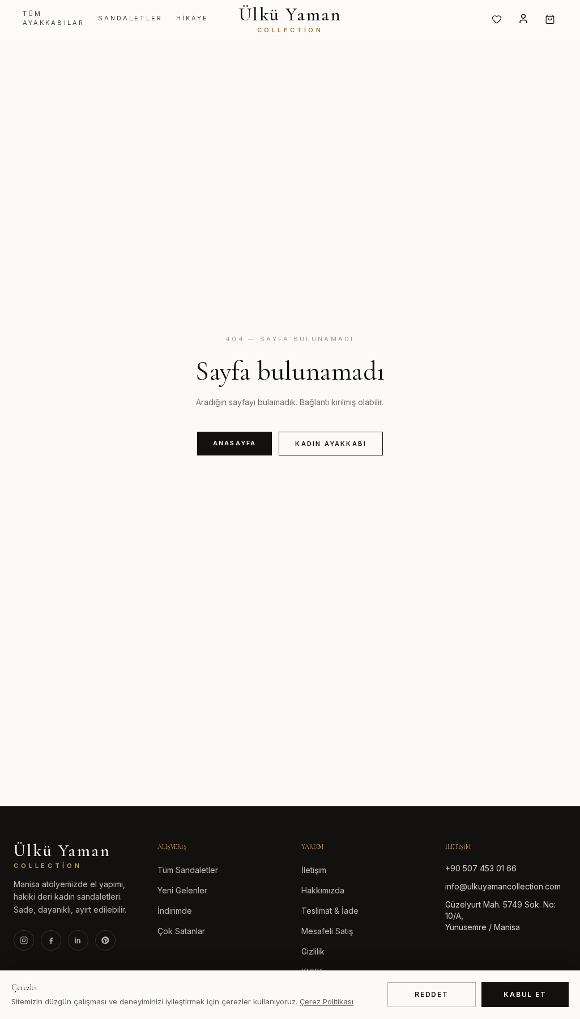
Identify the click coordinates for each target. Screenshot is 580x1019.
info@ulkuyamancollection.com (503, 886)
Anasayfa (235, 443)
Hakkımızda (322, 890)
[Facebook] (51, 940)
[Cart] (550, 19)
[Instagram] (24, 940)
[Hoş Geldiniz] (523, 19)
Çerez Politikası (326, 1001)
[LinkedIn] (78, 940)
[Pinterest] (105, 940)
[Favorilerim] (496, 19)
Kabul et (525, 994)
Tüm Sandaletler (187, 870)
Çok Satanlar (181, 931)
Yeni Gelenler (182, 890)
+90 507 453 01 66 (481, 868)
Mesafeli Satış (327, 931)
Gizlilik (313, 951)
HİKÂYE (192, 18)
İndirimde (174, 910)
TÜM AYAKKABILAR (53, 18)
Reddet (432, 994)
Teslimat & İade (330, 910)
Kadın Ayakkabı (330, 444)
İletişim (313, 870)
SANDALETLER (130, 18)
